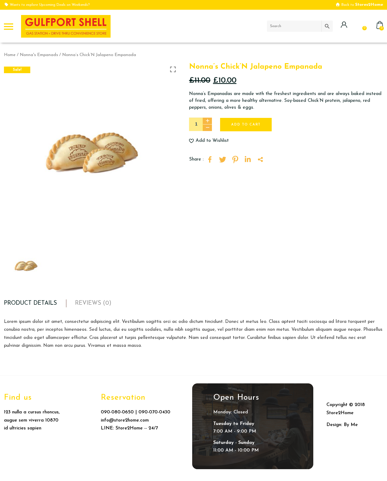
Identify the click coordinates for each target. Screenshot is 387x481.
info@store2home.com (125, 420)
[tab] (30, 303)
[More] (260, 159)
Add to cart (246, 124)
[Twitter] (222, 159)
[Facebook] (210, 159)
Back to (361, 5)
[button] (230, 141)
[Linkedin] (248, 159)
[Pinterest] (235, 159)
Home (10, 55)
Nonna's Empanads (39, 55)
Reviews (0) (93, 303)
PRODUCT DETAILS (30, 303)
